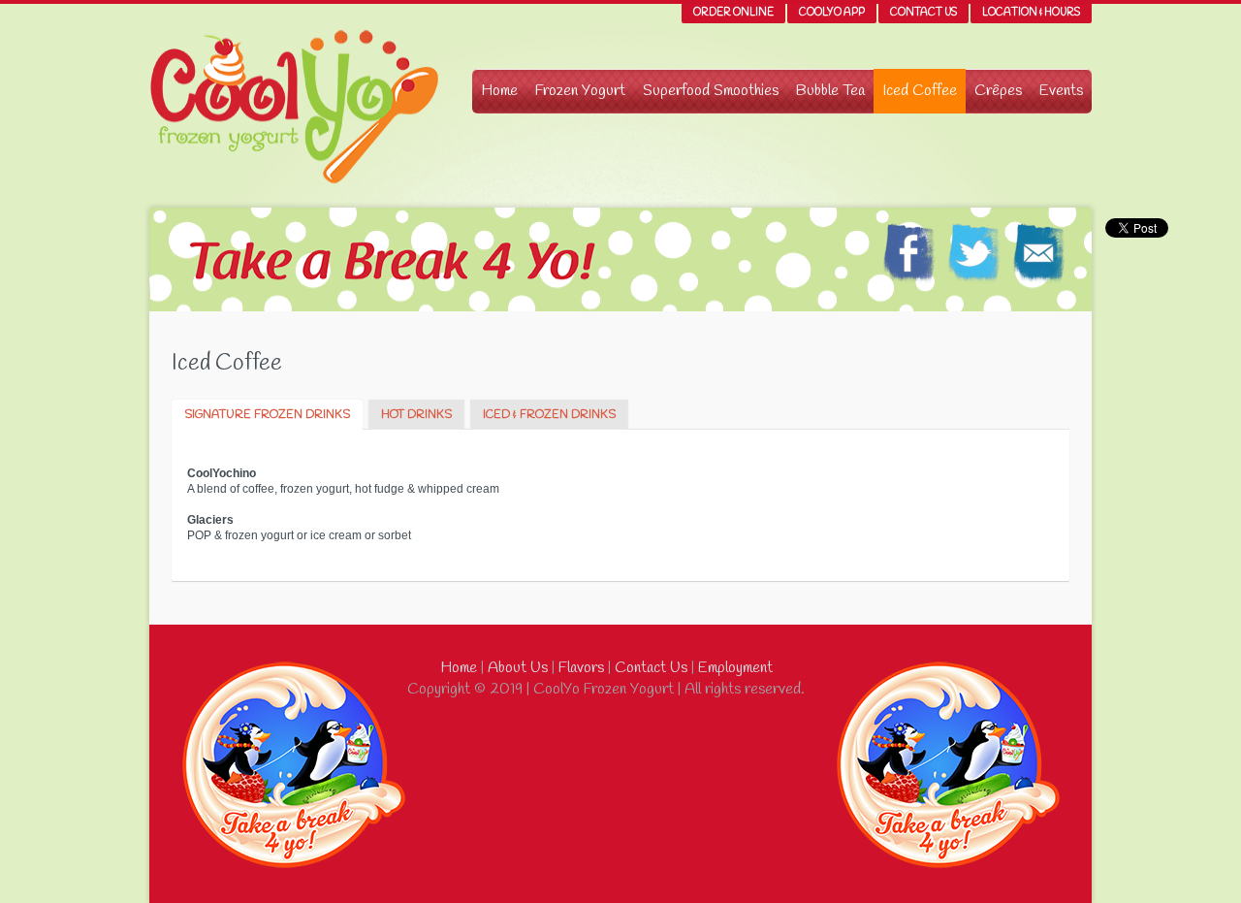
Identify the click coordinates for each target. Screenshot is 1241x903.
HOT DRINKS (416, 415)
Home (458, 668)
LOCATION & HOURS (1031, 12)
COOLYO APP (832, 12)
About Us (516, 668)
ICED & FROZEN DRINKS (549, 415)
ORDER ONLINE (733, 12)
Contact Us (649, 668)
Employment (733, 668)
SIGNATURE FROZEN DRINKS (267, 415)
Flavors (579, 668)
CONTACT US (923, 12)
